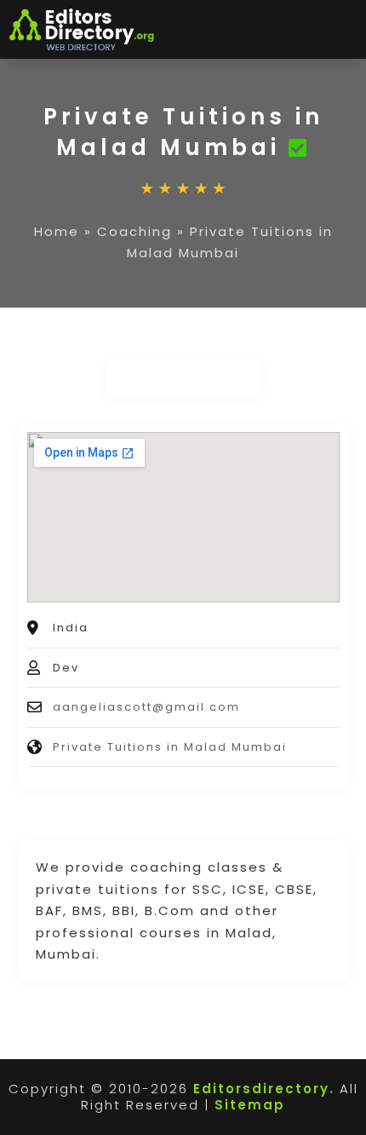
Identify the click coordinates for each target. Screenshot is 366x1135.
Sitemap (249, 1105)
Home (56, 231)
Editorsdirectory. (264, 1089)
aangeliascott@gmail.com (146, 707)
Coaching (134, 231)
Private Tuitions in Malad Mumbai (170, 747)
